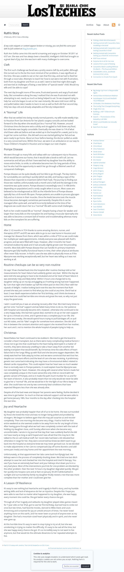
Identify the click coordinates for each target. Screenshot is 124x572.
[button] (119, 25)
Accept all (85, 566)
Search (25, 25)
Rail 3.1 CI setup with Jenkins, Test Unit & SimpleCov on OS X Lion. (26, 545)
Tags (98, 25)
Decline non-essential (71, 566)
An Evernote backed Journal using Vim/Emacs (64, 548)
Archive (89, 25)
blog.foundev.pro (29, 48)
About (106, 25)
